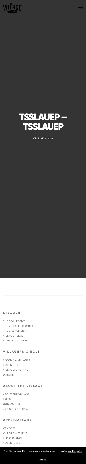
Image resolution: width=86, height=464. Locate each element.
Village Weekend (15, 433)
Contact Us (11, 403)
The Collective (14, 321)
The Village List (14, 330)
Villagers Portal (15, 369)
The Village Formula (18, 326)
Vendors (9, 428)
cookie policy (75, 451)
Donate (8, 374)
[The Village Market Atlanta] (12, 8)
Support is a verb (15, 340)
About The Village (16, 394)
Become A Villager (16, 360)
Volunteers (11, 442)
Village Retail (13, 335)
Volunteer (11, 364)
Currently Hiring (15, 408)
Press (7, 399)
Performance (13, 438)
